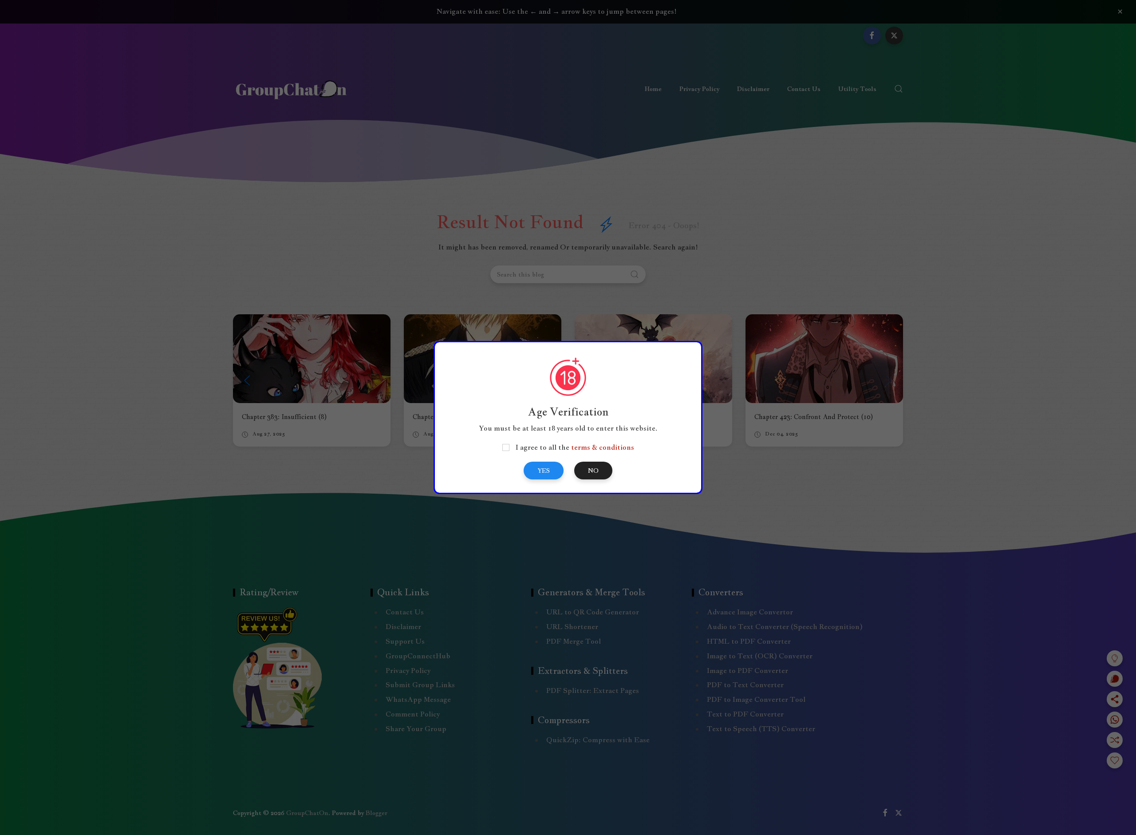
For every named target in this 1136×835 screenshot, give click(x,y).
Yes (543, 471)
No (593, 471)
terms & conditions (602, 447)
